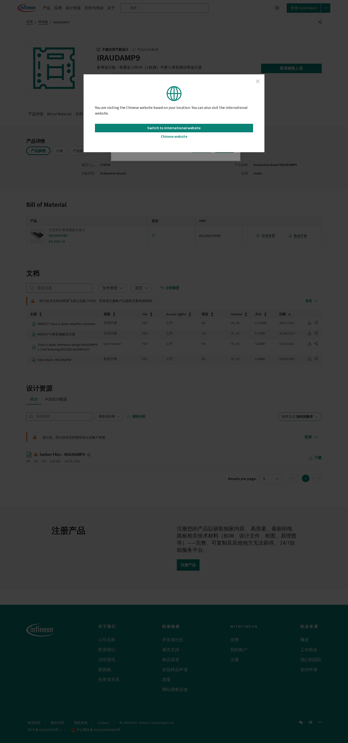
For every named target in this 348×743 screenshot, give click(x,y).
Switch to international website (174, 128)
